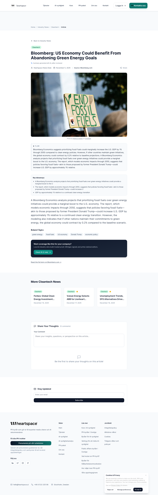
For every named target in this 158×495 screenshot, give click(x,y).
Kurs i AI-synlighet (88, 428)
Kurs (71, 5)
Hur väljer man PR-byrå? (91, 468)
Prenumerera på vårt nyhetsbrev (31, 443)
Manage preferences (124, 489)
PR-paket (82, 5)
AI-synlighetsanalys (66, 441)
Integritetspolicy (110, 428)
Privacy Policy (116, 485)
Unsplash (88, 138)
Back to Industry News (42, 41)
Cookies (107, 437)
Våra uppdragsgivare (90, 473)
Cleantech (55, 27)
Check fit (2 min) (42, 252)
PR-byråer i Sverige (89, 432)
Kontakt (105, 5)
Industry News (43, 27)
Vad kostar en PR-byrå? (90, 456)
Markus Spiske (78, 138)
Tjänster (46, 5)
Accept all (138, 489)
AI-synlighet (59, 5)
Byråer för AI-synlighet (90, 437)
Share (125, 68)
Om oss (94, 5)
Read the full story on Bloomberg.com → (46, 262)
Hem (60, 428)
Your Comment (39, 332)
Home (33, 27)
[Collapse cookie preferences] (145, 475)
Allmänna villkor (110, 432)
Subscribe (79, 400)
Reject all (110, 489)
